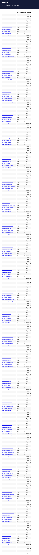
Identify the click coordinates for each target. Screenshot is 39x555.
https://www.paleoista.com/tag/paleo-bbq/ (7, 517)
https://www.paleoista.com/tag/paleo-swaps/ (7, 414)
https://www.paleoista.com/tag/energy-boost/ (7, 496)
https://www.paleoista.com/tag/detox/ (6, 272)
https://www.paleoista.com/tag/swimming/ (7, 249)
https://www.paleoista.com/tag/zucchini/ (6, 536)
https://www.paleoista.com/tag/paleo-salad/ (7, 364)
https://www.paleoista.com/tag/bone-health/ (7, 435)
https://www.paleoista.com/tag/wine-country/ (7, 542)
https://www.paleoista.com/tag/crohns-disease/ (7, 226)
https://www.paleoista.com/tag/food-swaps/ (7, 408)
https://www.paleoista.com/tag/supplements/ (7, 144)
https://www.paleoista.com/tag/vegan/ (6, 140)
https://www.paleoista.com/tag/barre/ (6, 280)
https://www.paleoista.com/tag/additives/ (6, 48)
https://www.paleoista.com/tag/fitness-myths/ (7, 450)
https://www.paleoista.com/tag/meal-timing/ (7, 297)
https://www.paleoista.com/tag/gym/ (6, 471)
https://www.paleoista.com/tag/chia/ (6, 316)
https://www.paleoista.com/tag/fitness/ (6, 251)
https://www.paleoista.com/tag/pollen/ (6, 29)
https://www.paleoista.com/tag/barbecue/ (7, 519)
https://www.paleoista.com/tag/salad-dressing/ (7, 362)
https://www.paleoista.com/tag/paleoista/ (6, 35)
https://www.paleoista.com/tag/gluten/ (6, 257)
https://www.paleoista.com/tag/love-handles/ (7, 79)
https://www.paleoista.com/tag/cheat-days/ (7, 253)
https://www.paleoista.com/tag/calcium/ (6, 146)
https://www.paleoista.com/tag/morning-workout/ (7, 278)
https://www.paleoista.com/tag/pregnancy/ (7, 100)
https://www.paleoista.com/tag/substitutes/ (7, 410)
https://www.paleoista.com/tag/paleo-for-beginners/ (8, 404)
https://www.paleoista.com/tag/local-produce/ (7, 165)
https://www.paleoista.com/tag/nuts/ (6, 322)
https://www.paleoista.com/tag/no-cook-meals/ (7, 454)
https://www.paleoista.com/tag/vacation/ (6, 228)
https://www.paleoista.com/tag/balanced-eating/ (7, 341)
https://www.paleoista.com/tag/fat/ (6, 385)
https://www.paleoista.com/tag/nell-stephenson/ (7, 37)
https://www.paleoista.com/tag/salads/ (6, 360)
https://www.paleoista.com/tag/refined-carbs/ (7, 301)
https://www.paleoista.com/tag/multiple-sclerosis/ (7, 182)
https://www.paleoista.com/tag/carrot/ (6, 538)
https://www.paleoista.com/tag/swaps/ (6, 412)
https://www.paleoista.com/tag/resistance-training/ (8, 494)
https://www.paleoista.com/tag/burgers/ (6, 383)
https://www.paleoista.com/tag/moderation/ (7, 255)
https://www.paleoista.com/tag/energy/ (6, 121)
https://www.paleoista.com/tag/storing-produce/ (7, 190)
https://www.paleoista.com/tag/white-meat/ (7, 425)
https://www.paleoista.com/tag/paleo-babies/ (7, 98)
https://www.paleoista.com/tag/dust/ (6, 31)
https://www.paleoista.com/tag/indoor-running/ (7, 473)
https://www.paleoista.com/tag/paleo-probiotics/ (7, 391)
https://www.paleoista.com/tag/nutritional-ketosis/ (7, 387)
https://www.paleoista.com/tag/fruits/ (6, 192)
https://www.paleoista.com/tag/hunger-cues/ (7, 295)
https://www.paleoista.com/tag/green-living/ (7, 138)
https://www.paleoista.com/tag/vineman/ (6, 544)
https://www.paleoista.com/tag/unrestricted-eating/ (8, 299)
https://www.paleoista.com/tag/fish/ (6, 479)
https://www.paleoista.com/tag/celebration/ (7, 521)
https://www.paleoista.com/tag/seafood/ (6, 477)
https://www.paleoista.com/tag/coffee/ (6, 123)
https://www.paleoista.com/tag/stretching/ (7, 184)
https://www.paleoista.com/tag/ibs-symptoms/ (7, 207)
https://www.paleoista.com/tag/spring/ (6, 33)
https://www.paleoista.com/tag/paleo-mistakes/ (7, 293)
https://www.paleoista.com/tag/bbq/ (6, 515)
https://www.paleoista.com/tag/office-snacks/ (7, 370)
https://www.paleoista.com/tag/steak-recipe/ (7, 427)
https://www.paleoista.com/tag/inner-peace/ (7, 96)
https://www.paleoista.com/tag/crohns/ (6, 211)
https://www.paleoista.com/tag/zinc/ (6, 148)
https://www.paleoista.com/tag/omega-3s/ (7, 429)
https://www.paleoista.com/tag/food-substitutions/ (8, 406)
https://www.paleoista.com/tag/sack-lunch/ (7, 368)
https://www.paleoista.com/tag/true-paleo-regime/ (8, 56)
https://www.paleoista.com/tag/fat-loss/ (6, 274)
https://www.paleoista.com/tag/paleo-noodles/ (7, 500)
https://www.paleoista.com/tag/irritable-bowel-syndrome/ (8, 205)
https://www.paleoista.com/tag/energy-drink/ (7, 498)
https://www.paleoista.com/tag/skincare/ (6, 458)
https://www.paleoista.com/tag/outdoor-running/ (7, 475)
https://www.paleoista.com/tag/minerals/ (6, 163)
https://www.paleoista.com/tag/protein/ (6, 314)
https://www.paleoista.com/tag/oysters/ (6, 159)
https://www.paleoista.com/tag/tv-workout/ (7, 469)
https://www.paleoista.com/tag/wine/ (6, 540)
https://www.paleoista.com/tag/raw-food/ (6, 456)
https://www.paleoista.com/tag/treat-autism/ (7, 75)
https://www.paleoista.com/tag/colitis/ (6, 209)
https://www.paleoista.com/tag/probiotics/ (7, 389)
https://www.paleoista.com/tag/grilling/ (6, 381)
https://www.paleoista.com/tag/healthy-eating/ (7, 232)
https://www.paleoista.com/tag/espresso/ (7, 125)
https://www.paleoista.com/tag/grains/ (6, 259)
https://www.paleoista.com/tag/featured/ (6, 14)
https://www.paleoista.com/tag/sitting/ (6, 523)
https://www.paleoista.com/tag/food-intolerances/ (7, 104)
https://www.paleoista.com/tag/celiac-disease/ (7, 213)
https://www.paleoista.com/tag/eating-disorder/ (7, 339)
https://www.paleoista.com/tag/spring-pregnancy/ (8, 71)
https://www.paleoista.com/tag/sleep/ (6, 347)
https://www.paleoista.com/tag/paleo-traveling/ (7, 236)
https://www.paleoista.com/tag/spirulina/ (6, 320)
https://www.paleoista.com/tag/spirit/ (6, 94)
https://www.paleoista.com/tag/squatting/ (7, 525)
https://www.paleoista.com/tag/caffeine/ (6, 119)
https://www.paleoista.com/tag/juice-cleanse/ (7, 270)
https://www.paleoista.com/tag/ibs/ (6, 203)
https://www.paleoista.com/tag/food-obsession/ (7, 337)
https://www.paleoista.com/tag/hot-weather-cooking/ (8, 452)
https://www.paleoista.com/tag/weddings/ (7, 492)
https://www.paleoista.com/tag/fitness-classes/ (7, 234)
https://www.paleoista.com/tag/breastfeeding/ (7, 102)
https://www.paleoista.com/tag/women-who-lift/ (7, 448)
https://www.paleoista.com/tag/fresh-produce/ (7, 188)
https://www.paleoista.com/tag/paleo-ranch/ (7, 324)
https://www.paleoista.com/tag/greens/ (6, 167)
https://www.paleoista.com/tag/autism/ (6, 73)
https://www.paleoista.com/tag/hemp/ (6, 318)
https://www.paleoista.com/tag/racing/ (6, 58)
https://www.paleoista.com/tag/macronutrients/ (7, 115)
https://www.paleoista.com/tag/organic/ (6, 54)
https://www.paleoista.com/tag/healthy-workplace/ (8, 366)
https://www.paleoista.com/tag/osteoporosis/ (7, 433)
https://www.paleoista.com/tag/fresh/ (6, 50)
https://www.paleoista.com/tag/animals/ (6, 142)
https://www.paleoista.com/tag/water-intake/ (7, 345)
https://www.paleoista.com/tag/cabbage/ (6, 502)
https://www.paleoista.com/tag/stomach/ (6, 215)
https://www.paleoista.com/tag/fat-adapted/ (7, 117)
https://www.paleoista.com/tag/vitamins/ (6, 161)
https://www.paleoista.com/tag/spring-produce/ (7, 169)
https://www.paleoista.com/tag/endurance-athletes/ (8, 546)
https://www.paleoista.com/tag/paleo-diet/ (7, 27)
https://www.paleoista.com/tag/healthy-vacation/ (7, 230)
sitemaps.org (19, 5)
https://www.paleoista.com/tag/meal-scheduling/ (7, 303)
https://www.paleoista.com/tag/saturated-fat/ (7, 431)
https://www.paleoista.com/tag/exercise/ (6, 81)
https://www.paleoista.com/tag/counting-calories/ (7, 343)
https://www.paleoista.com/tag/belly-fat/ (6, 77)
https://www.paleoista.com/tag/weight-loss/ (7, 276)
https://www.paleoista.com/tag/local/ (6, 52)
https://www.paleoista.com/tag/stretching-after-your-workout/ (9, 186)
